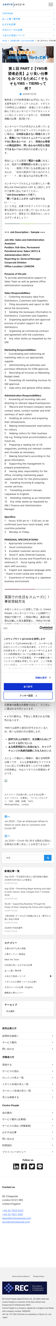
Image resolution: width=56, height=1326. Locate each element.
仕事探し (24, 798)
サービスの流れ (10, 1071)
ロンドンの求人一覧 (13, 1077)
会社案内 (7, 1112)
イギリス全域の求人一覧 (15, 1084)
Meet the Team (11, 959)
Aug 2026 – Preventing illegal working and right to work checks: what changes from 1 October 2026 (27, 891)
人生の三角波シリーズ (13, 35)
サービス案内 (9, 1042)
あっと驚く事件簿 (11, 19)
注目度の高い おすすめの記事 (22, 41)
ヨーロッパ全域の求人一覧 (16, 1090)
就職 (17, 801)
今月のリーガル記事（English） (19, 987)
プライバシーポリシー (14, 1151)
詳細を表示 (41, 677)
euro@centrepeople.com (16, 1221)
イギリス (14, 798)
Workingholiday (11, 804)
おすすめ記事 (9, 24)
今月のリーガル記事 (12, 30)
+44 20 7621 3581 (12, 1214)
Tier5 (30, 801)
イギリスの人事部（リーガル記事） (21, 981)
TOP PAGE (7, 13)
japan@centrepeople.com (16, 1218)
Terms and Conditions (21, 1276)
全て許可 (28, 686)
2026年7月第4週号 (13, 928)
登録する (7, 1064)
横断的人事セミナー (13, 992)
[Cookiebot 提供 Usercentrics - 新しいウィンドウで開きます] (40, 628)
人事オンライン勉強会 (14, 954)
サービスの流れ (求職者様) (16, 1125)
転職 (24, 801)
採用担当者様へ (10, 1035)
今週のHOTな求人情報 (15, 948)
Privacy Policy (38, 1276)
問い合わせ (8, 1048)
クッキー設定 (26, 695)
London (25, 804)
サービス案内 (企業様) (14, 1119)
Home (4, 41)
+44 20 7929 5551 (12, 1210)
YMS (11, 801)
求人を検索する (10, 1097)
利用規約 (7, 1145)
